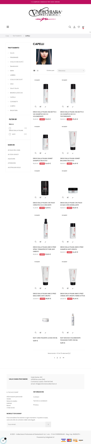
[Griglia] (34, 70)
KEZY (14, 134)
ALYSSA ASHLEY (13, 154)
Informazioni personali (14, 396)
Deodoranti (14, 66)
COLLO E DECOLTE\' (17, 62)
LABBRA (12, 75)
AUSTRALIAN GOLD (14, 167)
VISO (11, 84)
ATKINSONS (12, 163)
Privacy (36, 405)
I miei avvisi (11, 408)
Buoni (9, 405)
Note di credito (12, 401)
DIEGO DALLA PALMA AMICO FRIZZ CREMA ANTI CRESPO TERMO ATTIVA (72, 295)
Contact (36, 397)
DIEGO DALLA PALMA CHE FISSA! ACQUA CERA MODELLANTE (71, 204)
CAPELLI (13, 97)
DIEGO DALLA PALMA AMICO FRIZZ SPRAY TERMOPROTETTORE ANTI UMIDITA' (44, 249)
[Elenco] (37, 70)
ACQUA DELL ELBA (14, 150)
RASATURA (14, 110)
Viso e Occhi (14, 88)
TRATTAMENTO (13, 48)
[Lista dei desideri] (55, 81)
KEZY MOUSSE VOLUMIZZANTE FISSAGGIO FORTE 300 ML (70, 339)
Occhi (12, 53)
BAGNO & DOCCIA (16, 93)
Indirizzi (9, 403)
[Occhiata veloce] (35, 106)
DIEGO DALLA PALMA (16, 130)
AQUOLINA (11, 159)
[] (40, 106)
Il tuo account (12, 392)
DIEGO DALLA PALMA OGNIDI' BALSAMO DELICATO (70, 159)
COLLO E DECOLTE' (16, 79)
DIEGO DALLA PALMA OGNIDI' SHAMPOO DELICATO (42, 159)
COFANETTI (14, 101)
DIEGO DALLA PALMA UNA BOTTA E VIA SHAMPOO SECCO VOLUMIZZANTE (44, 114)
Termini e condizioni (40, 401)
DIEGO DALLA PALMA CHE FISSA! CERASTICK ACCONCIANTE (44, 204)
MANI (12, 70)
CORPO (12, 106)
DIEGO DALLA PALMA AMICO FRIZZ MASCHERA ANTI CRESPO (44, 295)
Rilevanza (71, 70)
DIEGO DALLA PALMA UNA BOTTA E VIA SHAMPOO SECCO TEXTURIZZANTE (72, 114)
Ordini (9, 399)
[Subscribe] (48, 424)
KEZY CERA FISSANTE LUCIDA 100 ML (45, 338)
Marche (11, 145)
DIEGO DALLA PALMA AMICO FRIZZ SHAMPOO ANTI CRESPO (71, 248)
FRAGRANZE (14, 57)
